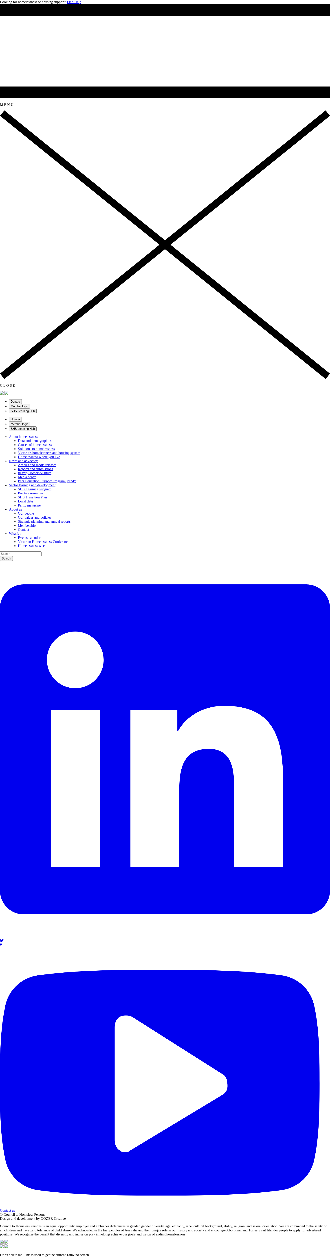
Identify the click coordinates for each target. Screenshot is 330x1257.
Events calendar (29, 538)
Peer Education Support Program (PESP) (47, 481)
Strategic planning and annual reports (44, 521)
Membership (27, 525)
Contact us (7, 1210)
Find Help (74, 2)
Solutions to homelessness (36, 449)
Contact (23, 529)
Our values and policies (34, 517)
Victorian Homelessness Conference (43, 542)
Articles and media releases (37, 465)
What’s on (16, 533)
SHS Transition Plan (32, 497)
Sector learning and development (32, 485)
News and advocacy (23, 461)
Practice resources (30, 493)
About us (15, 509)
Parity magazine (29, 505)
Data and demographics (34, 441)
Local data (25, 501)
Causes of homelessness (35, 445)
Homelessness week (32, 546)
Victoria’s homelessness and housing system (49, 453)
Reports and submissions (35, 469)
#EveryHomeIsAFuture (34, 473)
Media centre (27, 477)
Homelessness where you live (39, 457)
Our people (26, 513)
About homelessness (23, 437)
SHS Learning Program (34, 489)
